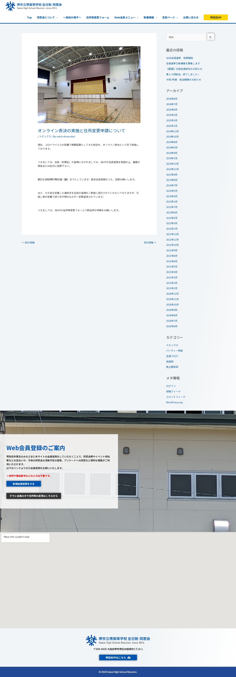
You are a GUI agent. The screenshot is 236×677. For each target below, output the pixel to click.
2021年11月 (172, 239)
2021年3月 (171, 277)
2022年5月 (171, 218)
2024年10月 (172, 136)
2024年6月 (171, 142)
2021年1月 (171, 288)
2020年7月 (171, 320)
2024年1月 (171, 158)
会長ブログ (172, 356)
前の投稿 (28, 242)
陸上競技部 (172, 366)
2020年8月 (171, 315)
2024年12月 (172, 131)
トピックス (45, 136)
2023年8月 (171, 179)
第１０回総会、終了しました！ (183, 74)
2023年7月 (171, 185)
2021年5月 (171, 266)
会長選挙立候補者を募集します (183, 63)
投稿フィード (173, 391)
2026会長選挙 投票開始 (179, 58)
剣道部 (169, 361)
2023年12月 (172, 163)
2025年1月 (171, 125)
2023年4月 (171, 196)
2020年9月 (171, 309)
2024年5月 (171, 147)
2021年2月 (171, 283)
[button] (216, 17)
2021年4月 (171, 272)
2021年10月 (172, 244)
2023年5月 (171, 190)
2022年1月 (171, 228)
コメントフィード (175, 396)
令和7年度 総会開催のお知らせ (183, 79)
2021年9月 (171, 250)
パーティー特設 (174, 350)
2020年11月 (172, 299)
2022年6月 (171, 212)
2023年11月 (172, 169)
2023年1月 (171, 201)
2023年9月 (171, 174)
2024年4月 (171, 153)
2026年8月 (171, 98)
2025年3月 (171, 120)
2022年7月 (171, 207)
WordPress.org (174, 402)
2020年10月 (172, 304)
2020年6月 (171, 326)
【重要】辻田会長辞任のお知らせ (184, 68)
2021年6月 (171, 261)
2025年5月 (171, 114)
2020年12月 (172, 293)
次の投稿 (150, 242)
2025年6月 (171, 109)
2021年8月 (171, 255)
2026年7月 (171, 104)
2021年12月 (172, 234)
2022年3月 (171, 223)
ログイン (171, 386)
